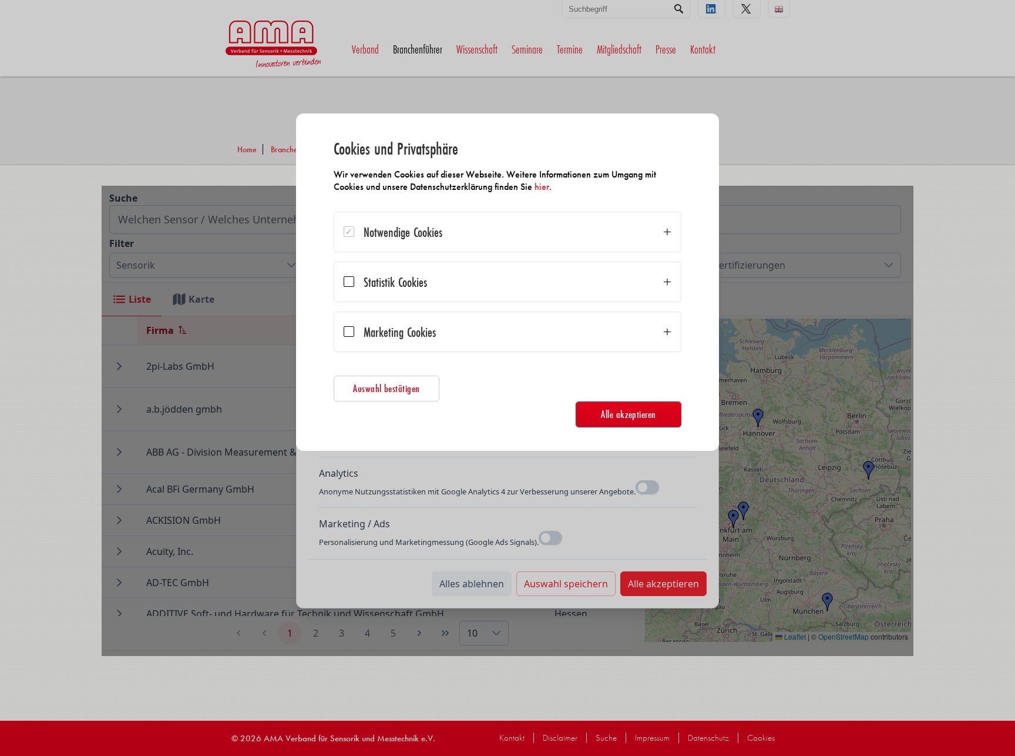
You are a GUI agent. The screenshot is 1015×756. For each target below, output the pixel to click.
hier (542, 186)
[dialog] (507, 282)
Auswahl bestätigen (386, 388)
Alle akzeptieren (628, 414)
